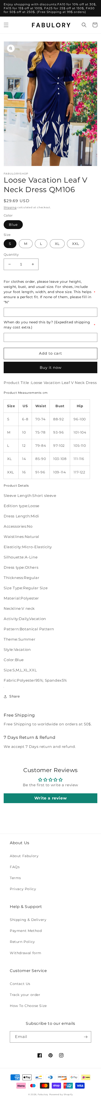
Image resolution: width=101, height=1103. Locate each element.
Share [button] (14, 696)
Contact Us (20, 984)
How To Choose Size (28, 1006)
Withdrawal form (25, 953)
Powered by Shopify (61, 1094)
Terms (15, 878)
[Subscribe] (85, 1037)
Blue (13, 224)
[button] (6, 25)
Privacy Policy (23, 889)
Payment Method (26, 930)
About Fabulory (24, 856)
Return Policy (22, 941)
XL (57, 243)
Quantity (11, 254)
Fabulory (43, 1094)
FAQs (15, 867)
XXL (75, 243)
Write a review (50, 798)
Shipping (10, 207)
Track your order (25, 995)
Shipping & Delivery (28, 919)
